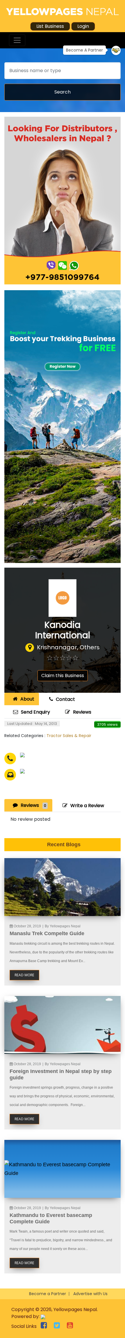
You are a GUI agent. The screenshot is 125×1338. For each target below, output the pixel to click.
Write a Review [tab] (87, 805)
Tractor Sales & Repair (69, 736)
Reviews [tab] (33, 805)
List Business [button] (50, 26)
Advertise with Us (90, 1294)
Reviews (82, 712)
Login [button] (83, 26)
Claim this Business (62, 675)
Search (62, 92)
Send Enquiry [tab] (35, 712)
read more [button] (24, 975)
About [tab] (27, 699)
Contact (65, 699)
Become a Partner (47, 1294)
